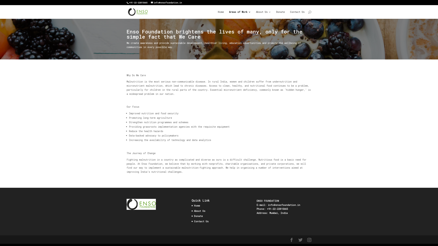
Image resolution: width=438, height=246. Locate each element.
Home (221, 12)
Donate (280, 12)
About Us (262, 12)
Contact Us (297, 12)
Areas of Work (238, 12)
